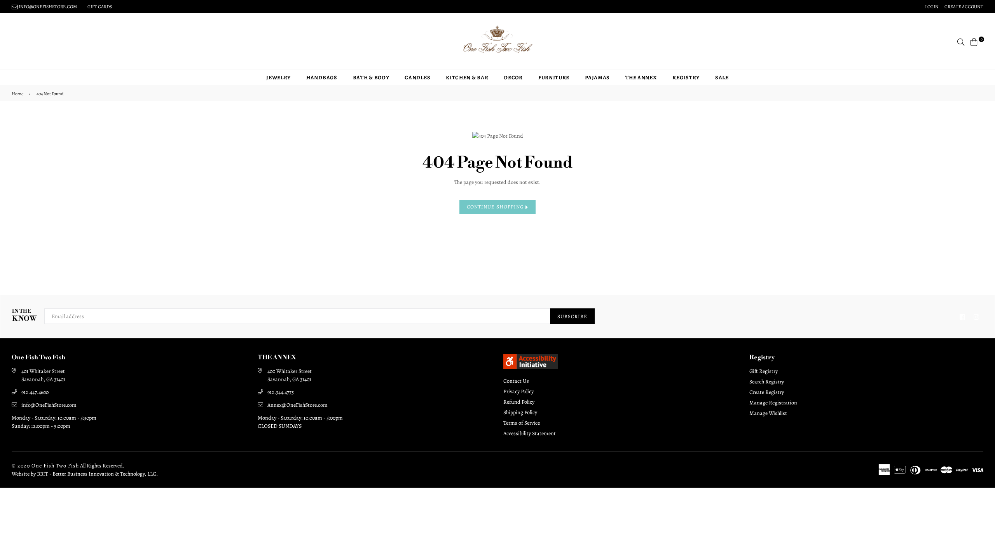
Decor (513, 77)
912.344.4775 (280, 392)
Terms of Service (521, 423)
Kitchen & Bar (467, 77)
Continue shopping (496, 206)
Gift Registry (763, 371)
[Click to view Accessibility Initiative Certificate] (530, 367)
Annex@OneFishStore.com (297, 405)
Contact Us (516, 381)
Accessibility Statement (529, 433)
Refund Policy (518, 402)
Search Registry (766, 381)
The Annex (641, 77)
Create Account (963, 7)
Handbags (321, 77)
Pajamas (597, 77)
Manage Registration (773, 402)
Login (932, 7)
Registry (686, 77)
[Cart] (974, 41)
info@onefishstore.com (47, 7)
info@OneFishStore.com (49, 405)
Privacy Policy (518, 391)
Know (24, 315)
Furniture (553, 77)
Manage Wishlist (768, 413)
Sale (722, 77)
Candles (417, 77)
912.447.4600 (35, 392)
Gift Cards (99, 7)
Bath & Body (371, 77)
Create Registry (766, 392)
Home (17, 94)
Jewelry (278, 77)
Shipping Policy (520, 412)
